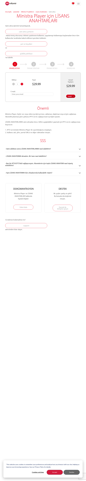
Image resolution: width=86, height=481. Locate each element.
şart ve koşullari (26, 44)
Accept (54, 472)
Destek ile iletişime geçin (62, 208)
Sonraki (70, 96)
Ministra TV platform (27, 12)
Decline (71, 472)
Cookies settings (38, 472)
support (26, 225)
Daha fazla (23, 207)
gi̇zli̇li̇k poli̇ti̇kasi (26, 53)
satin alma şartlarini (26, 32)
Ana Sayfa (8, 12)
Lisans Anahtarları (41, 12)
